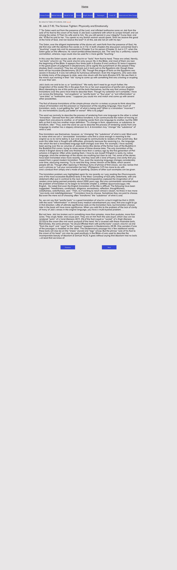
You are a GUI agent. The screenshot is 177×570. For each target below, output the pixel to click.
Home (85, 6)
